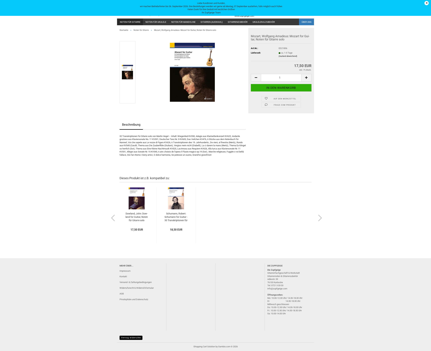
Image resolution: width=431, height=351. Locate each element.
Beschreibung (131, 124)
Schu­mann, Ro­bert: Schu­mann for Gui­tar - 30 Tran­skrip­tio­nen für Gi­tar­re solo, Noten (176, 217)
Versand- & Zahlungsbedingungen (136, 282)
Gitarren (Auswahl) (212, 22)
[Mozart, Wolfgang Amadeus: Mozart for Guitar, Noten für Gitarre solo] (192, 72)
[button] (256, 78)
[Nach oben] (422, 346)
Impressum (125, 271)
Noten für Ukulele (155, 22)
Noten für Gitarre (130, 22)
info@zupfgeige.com (277, 288)
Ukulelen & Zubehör (264, 22)
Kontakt (123, 276)
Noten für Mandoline (183, 22)
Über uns (306, 22)
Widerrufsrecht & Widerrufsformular (137, 288)
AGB (122, 293)
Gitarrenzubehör (237, 22)
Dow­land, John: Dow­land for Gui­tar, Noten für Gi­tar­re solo (136, 217)
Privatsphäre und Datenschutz (134, 299)
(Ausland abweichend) (288, 56)
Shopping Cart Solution (204, 346)
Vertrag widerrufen (131, 338)
